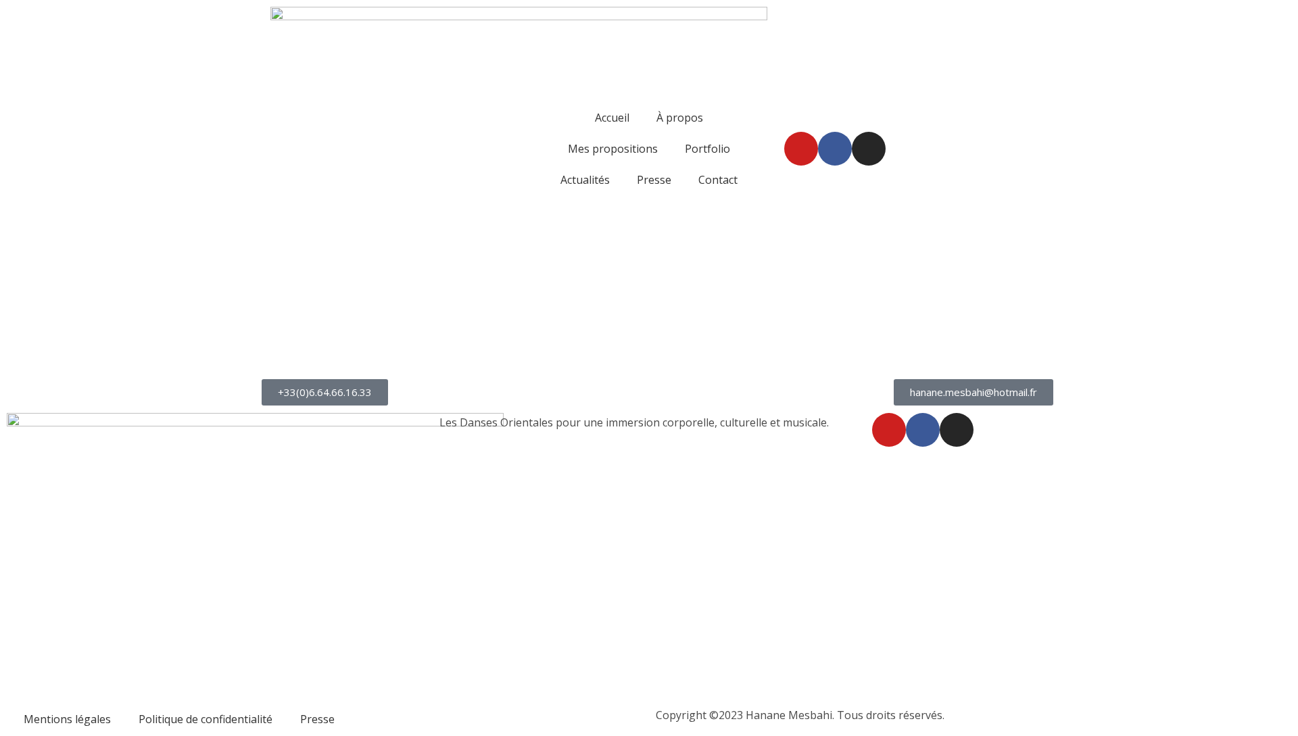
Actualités (585, 179)
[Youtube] (801, 149)
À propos (679, 117)
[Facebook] (835, 149)
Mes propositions (613, 148)
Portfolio (707, 148)
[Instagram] (869, 149)
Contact (718, 179)
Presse (654, 179)
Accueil (612, 117)
